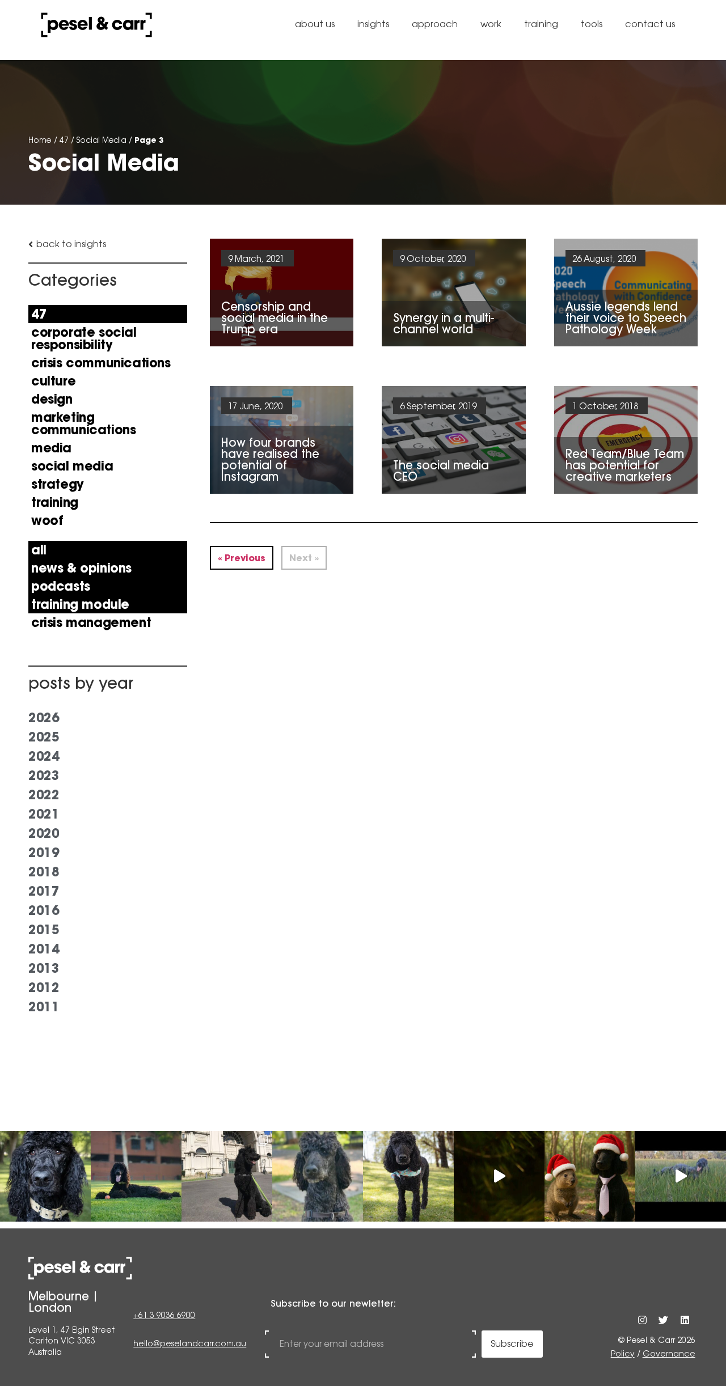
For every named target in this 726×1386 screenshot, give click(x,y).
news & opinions (81, 568)
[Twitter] (663, 1319)
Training (54, 502)
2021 (43, 814)
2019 (43, 853)
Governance (669, 1353)
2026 (43, 718)
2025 (43, 737)
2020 (43, 833)
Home (40, 140)
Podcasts (60, 586)
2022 (43, 795)
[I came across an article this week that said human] (317, 1176)
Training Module (80, 604)
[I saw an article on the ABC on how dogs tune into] (408, 1176)
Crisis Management (91, 622)
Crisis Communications (101, 363)
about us (315, 24)
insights (373, 24)
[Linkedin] (684, 1319)
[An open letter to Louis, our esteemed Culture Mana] (680, 1176)
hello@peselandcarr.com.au (189, 1343)
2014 (43, 949)
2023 (43, 775)
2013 (43, 968)
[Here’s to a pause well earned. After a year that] (499, 1176)
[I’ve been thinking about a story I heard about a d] (136, 1176)
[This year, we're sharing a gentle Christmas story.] (589, 1176)
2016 (43, 910)
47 (64, 140)
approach (435, 24)
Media (51, 448)
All (39, 550)
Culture (53, 381)
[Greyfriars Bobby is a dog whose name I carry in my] (227, 1176)
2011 (43, 1007)
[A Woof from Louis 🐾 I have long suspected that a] (45, 1176)
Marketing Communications (83, 423)
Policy (623, 1353)
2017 (43, 891)
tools (591, 24)
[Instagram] (642, 1319)
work (490, 24)
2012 (43, 987)
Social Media (101, 140)
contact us (650, 24)
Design (52, 399)
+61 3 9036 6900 (164, 1315)
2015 (43, 930)
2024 (43, 756)
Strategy (57, 484)
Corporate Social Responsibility (84, 338)
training (541, 24)
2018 (43, 872)
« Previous (241, 557)
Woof (47, 520)
